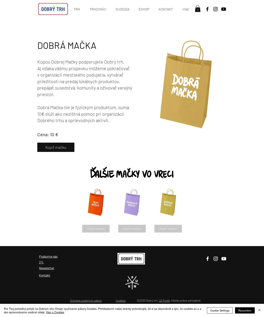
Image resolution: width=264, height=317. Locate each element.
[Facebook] (207, 259)
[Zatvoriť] (259, 310)
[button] (198, 8)
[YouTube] (224, 9)
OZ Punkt (164, 300)
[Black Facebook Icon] (207, 9)
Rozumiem (244, 310)
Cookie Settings (219, 310)
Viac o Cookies (55, 312)
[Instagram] (216, 259)
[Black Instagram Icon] (215, 9)
